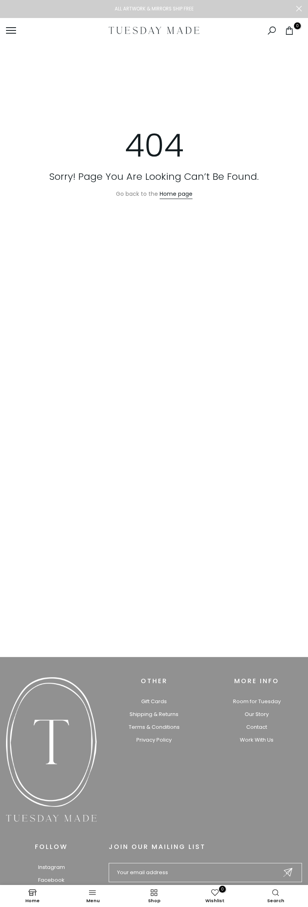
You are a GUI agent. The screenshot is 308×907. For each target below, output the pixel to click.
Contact (256, 727)
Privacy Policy (154, 740)
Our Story (257, 714)
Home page (176, 194)
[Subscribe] (288, 872)
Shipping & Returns (154, 714)
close (9, 9)
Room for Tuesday (257, 701)
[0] (289, 31)
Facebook (51, 880)
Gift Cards (154, 701)
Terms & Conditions (154, 727)
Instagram (51, 867)
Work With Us (257, 740)
